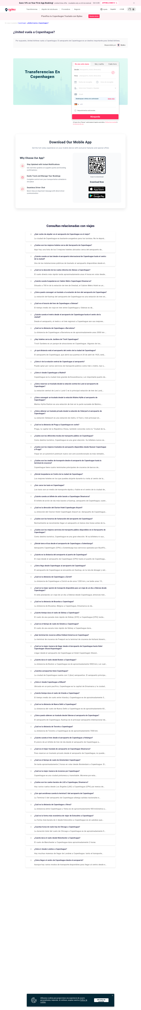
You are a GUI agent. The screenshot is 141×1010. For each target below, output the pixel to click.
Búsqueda (95, 117)
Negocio (77, 9)
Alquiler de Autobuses (50, 9)
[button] (77, 104)
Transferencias (31, 9)
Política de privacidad (110, 122)
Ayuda (105, 9)
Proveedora (66, 9)
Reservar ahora (93, 16)
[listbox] (113, 9)
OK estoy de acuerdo (101, 1000)
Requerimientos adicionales (86, 110)
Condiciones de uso (78, 124)
